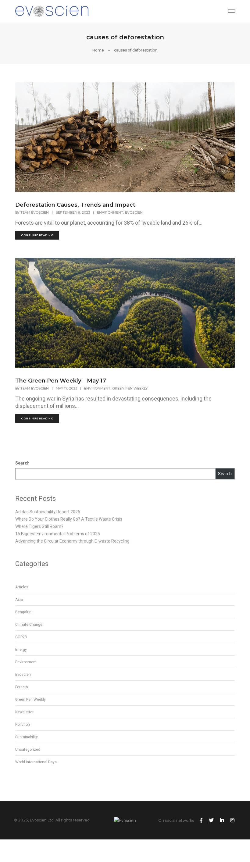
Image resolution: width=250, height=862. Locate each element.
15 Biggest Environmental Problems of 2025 (57, 533)
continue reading (37, 235)
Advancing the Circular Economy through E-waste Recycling (72, 541)
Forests (21, 687)
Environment (110, 212)
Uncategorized (27, 749)
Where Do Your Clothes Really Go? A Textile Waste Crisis (68, 519)
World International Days (36, 762)
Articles (21, 587)
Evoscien (134, 212)
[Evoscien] (51, 11)
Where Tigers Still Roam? (39, 526)
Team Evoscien (34, 212)
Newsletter (24, 712)
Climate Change (28, 624)
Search (22, 463)
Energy (21, 649)
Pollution (22, 724)
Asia (19, 599)
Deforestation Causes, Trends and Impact (75, 204)
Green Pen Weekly (130, 388)
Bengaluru (24, 612)
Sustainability (26, 737)
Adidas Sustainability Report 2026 (47, 511)
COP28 (21, 637)
